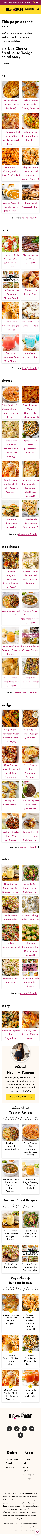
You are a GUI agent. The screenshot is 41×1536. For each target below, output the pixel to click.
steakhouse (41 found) (26, 693)
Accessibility (28, 1475)
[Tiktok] (24, 1428)
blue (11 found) (29, 368)
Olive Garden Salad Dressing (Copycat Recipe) (10, 888)
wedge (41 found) (28, 847)
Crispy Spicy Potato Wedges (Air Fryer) (30, 734)
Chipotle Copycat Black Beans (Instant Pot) (30, 805)
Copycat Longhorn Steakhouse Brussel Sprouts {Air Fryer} (10, 580)
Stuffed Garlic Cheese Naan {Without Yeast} (30, 524)
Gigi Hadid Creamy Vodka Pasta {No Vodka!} (11, 172)
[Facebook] (20, 1435)
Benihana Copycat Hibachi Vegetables (11, 1035)
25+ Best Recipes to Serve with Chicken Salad (11, 294)
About (9, 1463)
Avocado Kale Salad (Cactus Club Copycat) (30, 888)
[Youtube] (31, 1428)
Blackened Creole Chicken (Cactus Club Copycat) (30, 836)
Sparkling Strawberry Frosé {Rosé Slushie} (10, 357)
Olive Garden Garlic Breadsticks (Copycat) (11, 682)
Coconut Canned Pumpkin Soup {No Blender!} (11, 207)
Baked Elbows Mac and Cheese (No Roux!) (11, 105)
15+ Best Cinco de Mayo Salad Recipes (30, 983)
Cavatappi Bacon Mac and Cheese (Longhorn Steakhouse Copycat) (30, 488)
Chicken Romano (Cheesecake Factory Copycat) (30, 105)
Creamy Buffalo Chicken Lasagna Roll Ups (10, 326)
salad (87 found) (28, 993)
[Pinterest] (17, 1428)
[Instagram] (9, 1428)
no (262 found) (29, 218)
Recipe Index (12, 1459)
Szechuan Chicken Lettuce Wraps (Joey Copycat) (11, 836)
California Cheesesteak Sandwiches (11, 524)
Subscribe (10, 1467)
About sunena (19, 1097)
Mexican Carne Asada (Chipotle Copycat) (30, 259)
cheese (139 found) (27, 534)
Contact (27, 1479)
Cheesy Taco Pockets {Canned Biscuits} (30, 1035)
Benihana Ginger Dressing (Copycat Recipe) (11, 650)
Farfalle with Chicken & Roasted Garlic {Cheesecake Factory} (10, 449)
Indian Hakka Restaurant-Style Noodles (30, 136)
